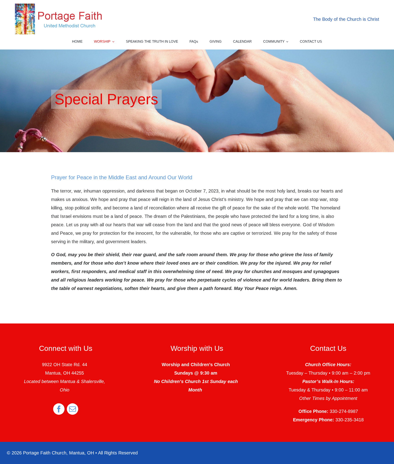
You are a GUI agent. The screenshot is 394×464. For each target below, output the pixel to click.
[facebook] (59, 409)
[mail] (72, 409)
